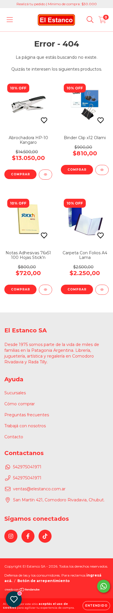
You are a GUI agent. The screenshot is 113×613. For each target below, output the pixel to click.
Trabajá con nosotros (25, 425)
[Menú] (9, 19)
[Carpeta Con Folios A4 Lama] (102, 290)
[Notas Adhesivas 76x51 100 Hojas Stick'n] (45, 290)
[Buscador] (90, 19)
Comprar (77, 170)
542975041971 (27, 467)
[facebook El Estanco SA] (27, 536)
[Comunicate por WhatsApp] (103, 586)
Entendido (96, 606)
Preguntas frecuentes (26, 414)
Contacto (13, 436)
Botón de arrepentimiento (43, 581)
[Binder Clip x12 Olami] (102, 170)
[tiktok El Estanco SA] (45, 536)
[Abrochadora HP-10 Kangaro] (45, 175)
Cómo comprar (19, 403)
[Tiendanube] (22, 590)
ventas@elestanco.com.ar (39, 488)
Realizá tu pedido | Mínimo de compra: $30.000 (57, 4)
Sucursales (15, 392)
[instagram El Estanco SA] (10, 536)
